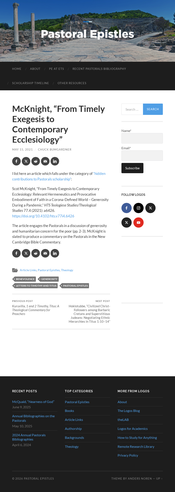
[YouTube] (138, 222)
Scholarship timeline (30, 83)
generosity (49, 279)
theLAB (123, 419)
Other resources (72, 83)
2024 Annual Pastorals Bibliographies (29, 437)
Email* (126, 148)
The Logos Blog (129, 411)
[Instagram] (138, 208)
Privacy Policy (128, 455)
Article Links (28, 270)
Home (17, 68)
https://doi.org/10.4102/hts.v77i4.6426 (43, 216)
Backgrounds (74, 437)
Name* (126, 131)
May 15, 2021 (22, 149)
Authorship (73, 428)
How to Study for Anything (137, 437)
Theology (67, 270)
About (35, 68)
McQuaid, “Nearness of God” (33, 402)
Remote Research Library (136, 446)
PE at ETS (56, 68)
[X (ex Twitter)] (150, 208)
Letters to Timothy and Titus (36, 285)
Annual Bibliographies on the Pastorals (33, 418)
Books (69, 411)
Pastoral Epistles (49, 270)
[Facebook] (126, 208)
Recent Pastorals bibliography (99, 68)
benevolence (25, 279)
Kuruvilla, (35, 308)
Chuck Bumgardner (54, 149)
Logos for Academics (133, 428)
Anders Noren (140, 478)
